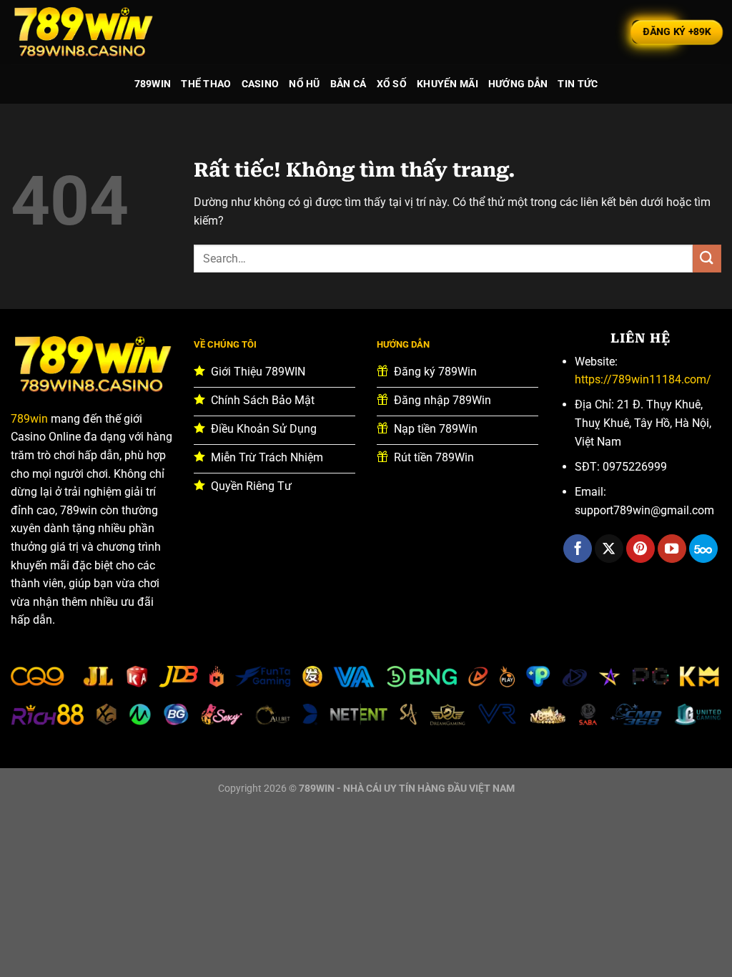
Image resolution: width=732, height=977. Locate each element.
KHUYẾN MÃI (447, 84)
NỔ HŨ (304, 84)
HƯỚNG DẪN (518, 84)
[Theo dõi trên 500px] (703, 548)
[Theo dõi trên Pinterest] (640, 548)
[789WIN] (82, 32)
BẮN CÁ (348, 84)
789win (29, 419)
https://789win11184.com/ (643, 379)
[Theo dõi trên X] (609, 548)
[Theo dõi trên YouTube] (672, 548)
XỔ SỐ (392, 84)
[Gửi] (707, 259)
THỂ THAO (206, 84)
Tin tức (578, 84)
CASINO (261, 84)
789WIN (153, 84)
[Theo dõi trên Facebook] (577, 548)
